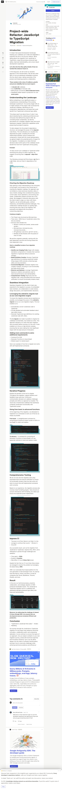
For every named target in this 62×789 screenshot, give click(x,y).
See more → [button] (13, 690)
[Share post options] (3, 72)
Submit (14, 707)
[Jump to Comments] (3, 58)
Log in (48, 1)
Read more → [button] (14, 766)
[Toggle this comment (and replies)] (11, 715)
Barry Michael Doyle (17, 712)
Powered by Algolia (40, 1)
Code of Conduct (21, 724)
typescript (12, 45)
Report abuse (29, 724)
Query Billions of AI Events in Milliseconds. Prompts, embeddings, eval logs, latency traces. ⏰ (23, 672)
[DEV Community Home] (2, 1)
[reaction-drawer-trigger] (2, 54)
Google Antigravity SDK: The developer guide (22, 751)
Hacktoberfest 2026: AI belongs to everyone (53, 85)
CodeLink (15, 23)
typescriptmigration (27, 45)
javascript (18, 45)
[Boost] (3, 67)
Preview (21, 707)
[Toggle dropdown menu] (39, 649)
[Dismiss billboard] (60, 771)
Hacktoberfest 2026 (50, 97)
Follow (52, 10)
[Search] (6, 2)
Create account (56, 1)
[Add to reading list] (3, 63)
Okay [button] (3, 786)
